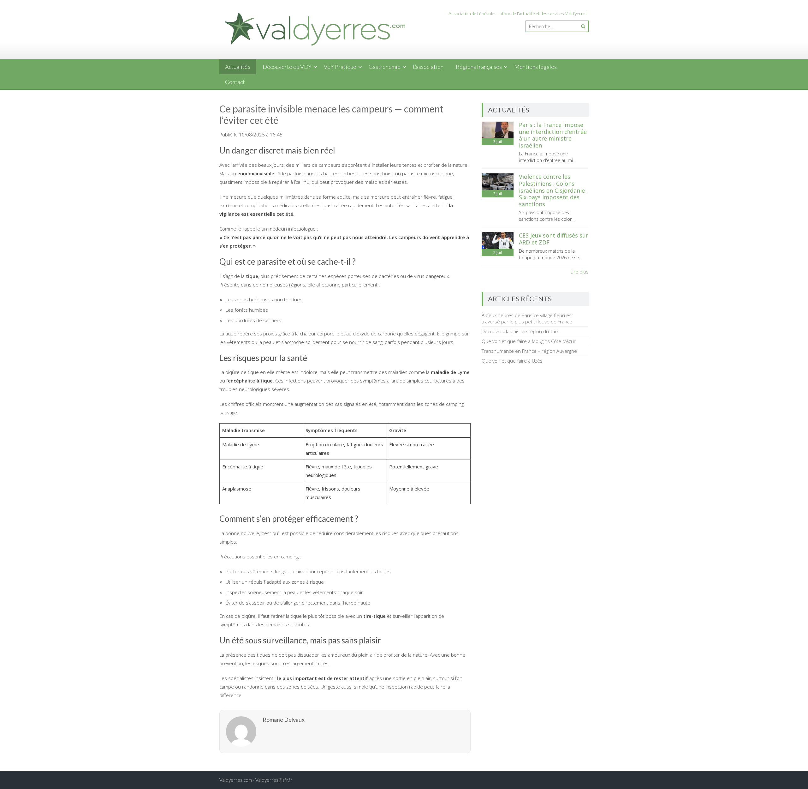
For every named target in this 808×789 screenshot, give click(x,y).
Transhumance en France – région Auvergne (529, 351)
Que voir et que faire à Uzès (512, 361)
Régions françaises (479, 66)
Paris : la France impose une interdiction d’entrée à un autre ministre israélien (553, 135)
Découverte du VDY (287, 66)
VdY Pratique (340, 66)
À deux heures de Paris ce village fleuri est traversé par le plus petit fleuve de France (527, 318)
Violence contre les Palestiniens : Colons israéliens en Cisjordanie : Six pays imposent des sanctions (553, 190)
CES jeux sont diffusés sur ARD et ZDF (553, 239)
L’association (428, 66)
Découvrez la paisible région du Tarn (521, 331)
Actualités (237, 66)
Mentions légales (535, 66)
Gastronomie (385, 66)
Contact (235, 81)
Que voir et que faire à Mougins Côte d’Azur (529, 341)
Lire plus (579, 271)
